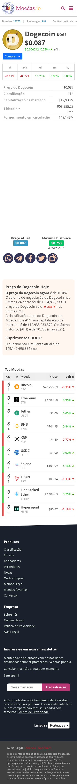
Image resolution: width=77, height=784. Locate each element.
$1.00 (54, 413)
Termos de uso (14, 620)
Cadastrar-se (56, 687)
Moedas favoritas (16, 590)
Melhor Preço (13, 584)
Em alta (9, 555)
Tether (26, 413)
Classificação (12, 549)
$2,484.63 (51, 494)
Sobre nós (11, 614)
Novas (8, 572)
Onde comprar (14, 578)
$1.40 (54, 439)
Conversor (11, 595)
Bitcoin (26, 387)
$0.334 (53, 479)
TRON (25, 479)
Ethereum (28, 400)
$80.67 (53, 509)
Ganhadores (12, 561)
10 (8, 512)
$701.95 (52, 426)
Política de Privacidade (19, 626)
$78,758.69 (50, 387)
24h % (70, 376)
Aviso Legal (11, 632)
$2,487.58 (51, 400)
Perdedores (12, 567)
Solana (26, 466)
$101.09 (52, 466)
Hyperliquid (30, 509)
